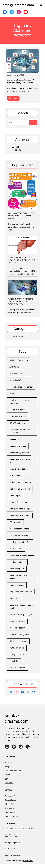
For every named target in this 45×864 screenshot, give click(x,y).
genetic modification (18, 469)
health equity (15, 495)
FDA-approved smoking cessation (19, 431)
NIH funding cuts (16, 569)
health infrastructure (18, 502)
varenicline (14, 661)
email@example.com (12, 843)
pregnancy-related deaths (20, 591)
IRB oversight (15, 522)
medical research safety (19, 542)
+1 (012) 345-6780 (12, 848)
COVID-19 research (17, 416)
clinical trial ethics (17, 410)
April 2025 (16, 150)
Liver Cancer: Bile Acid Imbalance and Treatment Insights (21, 260)
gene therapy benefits (19, 452)
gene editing (14, 439)
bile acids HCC (15, 380)
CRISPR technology (17, 423)
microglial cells (15, 549)
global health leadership (20, 482)
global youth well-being (19, 489)
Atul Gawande (15, 367)
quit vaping (14, 598)
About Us (8, 762)
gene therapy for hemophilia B (21, 460)
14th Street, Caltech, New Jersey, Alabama (21, 828)
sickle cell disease (17, 621)
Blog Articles (9, 808)
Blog (6, 779)
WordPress (28, 861)
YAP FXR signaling (17, 668)
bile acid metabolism (18, 373)
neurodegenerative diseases (21, 555)
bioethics (13, 393)
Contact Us (9, 783)
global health (15, 475)
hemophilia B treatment (19, 515)
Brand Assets (10, 812)
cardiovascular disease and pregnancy (21, 401)
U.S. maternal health (18, 641)
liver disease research (18, 535)
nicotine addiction (17, 562)
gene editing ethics (17, 446)
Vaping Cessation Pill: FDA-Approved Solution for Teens (21, 216)
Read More (14, 99)
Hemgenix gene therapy (19, 509)
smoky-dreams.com (18, 5)
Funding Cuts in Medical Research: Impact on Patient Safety (20, 301)
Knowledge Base (11, 796)
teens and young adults (19, 634)
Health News (17, 336)
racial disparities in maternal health (21, 606)
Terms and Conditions (13, 771)
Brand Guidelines (11, 816)
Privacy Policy (10, 804)
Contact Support (11, 800)
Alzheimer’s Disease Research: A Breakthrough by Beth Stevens (20, 81)
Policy (7, 767)
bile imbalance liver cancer (21, 387)
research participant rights (21, 614)
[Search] (33, 122)
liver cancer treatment (19, 529)
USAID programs (16, 648)
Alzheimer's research (18, 360)
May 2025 (16, 147)
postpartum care (16, 585)
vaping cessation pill (18, 654)
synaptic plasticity (17, 628)
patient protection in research (18, 576)
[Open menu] (40, 5)
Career (7, 775)
